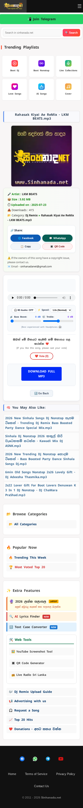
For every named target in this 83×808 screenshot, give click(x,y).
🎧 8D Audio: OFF (23, 310)
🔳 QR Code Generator (27, 663)
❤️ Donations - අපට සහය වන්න (35, 729)
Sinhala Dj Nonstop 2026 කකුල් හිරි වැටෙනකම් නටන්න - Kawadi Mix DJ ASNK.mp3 (34, 441)
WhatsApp (57, 238)
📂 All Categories (22, 524)
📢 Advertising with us (27, 701)
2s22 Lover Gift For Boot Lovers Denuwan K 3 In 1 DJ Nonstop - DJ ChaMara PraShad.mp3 (40, 490)
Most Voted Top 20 (27, 567)
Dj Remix (31, 215)
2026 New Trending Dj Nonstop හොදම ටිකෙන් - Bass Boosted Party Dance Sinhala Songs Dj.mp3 (40, 459)
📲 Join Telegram (41, 19)
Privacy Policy (65, 774)
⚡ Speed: (43, 309)
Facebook (25, 238)
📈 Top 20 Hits (21, 720)
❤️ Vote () (41, 356)
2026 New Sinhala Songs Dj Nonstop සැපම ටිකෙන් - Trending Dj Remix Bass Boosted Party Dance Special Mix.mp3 (39, 423)
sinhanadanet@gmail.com (36, 266)
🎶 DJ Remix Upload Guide (30, 692)
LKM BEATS (29, 194)
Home (12, 774)
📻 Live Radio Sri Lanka (28, 675)
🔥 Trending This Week (27, 557)
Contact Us (41, 786)
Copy (26, 246)
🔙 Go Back (41, 393)
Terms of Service (36, 774)
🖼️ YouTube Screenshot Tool (31, 651)
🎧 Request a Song (24, 710)
